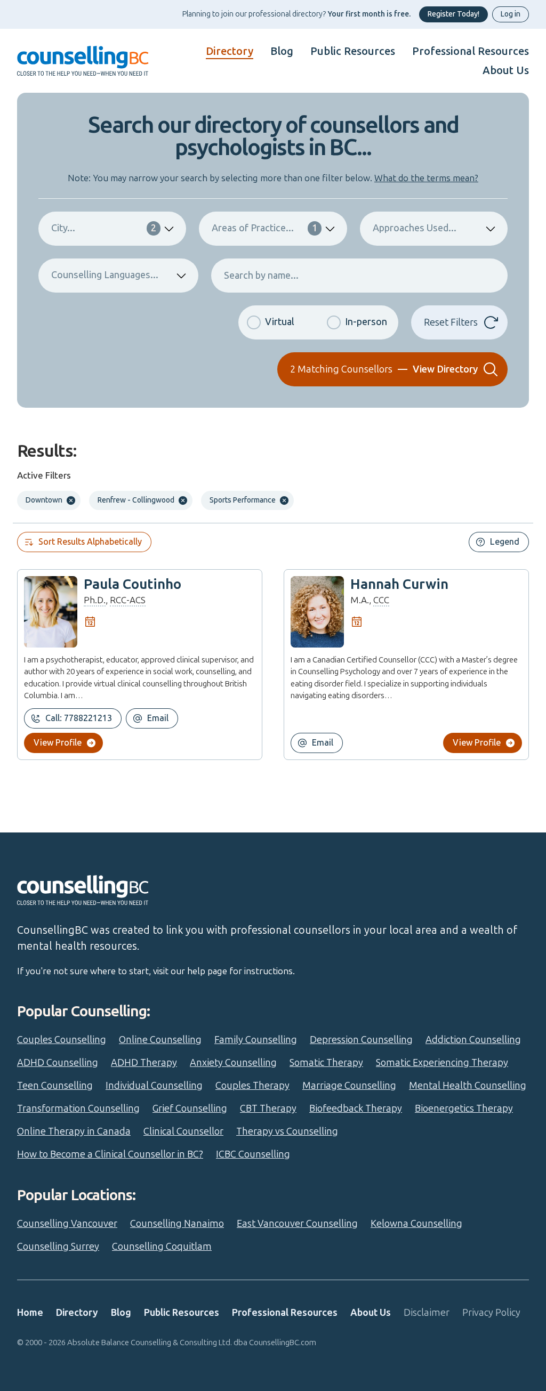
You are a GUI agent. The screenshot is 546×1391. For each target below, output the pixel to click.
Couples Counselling (61, 1040)
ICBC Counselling (253, 1154)
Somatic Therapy (326, 1063)
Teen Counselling (55, 1085)
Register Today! (453, 14)
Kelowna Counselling (416, 1224)
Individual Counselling (154, 1085)
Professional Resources (470, 51)
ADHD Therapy (144, 1063)
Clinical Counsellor (183, 1131)
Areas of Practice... (264, 228)
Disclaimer (426, 1313)
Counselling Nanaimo (177, 1224)
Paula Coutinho (132, 584)
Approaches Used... (414, 228)
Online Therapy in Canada (74, 1131)
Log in (510, 14)
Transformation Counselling (78, 1108)
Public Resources (352, 51)
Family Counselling (255, 1040)
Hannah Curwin (399, 584)
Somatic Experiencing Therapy (442, 1063)
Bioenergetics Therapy (464, 1108)
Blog (281, 51)
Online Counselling (160, 1040)
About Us (506, 70)
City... (103, 228)
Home (30, 1313)
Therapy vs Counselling (287, 1131)
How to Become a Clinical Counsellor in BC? (110, 1154)
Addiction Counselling (473, 1040)
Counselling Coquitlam (162, 1246)
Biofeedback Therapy (355, 1108)
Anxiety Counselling (233, 1063)
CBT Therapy (268, 1108)
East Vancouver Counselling (297, 1224)
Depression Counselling (361, 1040)
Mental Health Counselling (467, 1085)
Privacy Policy (491, 1313)
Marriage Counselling (349, 1085)
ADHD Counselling (57, 1063)
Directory (229, 51)
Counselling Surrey (58, 1246)
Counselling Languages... (104, 275)
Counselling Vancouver (67, 1224)
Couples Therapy (252, 1085)
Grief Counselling (189, 1108)
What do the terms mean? (426, 178)
